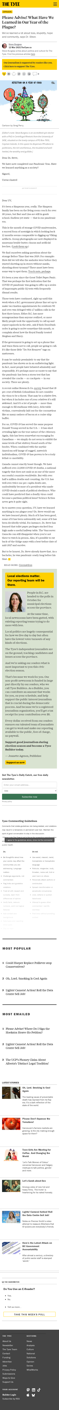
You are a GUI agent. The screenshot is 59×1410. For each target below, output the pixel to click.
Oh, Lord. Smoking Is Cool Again (26, 978)
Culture (30, 1349)
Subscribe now (29, 796)
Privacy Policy (9, 1369)
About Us (6, 1341)
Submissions (8, 1373)
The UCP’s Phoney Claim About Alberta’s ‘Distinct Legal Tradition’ (27, 1061)
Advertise (7, 1361)
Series (30, 1365)
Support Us (7, 1381)
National (31, 1353)
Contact (6, 1353)
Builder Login (9, 1394)
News (29, 1341)
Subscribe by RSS (11, 1398)
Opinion (7, 11)
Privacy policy (7, 801)
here (33, 54)
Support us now (15, 762)
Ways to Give (8, 1377)
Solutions (31, 1357)
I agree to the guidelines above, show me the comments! (29, 840)
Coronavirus (25, 565)
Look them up (19, 246)
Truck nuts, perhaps (39, 271)
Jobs (4, 1365)
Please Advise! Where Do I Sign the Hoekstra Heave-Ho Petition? (28, 1030)
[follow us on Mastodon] (19, 74)
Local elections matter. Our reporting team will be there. (25, 580)
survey (37, 388)
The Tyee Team (9, 1349)
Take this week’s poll (29, 1314)
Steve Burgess (15, 44)
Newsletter (7, 1345)
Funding (6, 1357)
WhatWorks (32, 1369)
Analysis (31, 1345)
